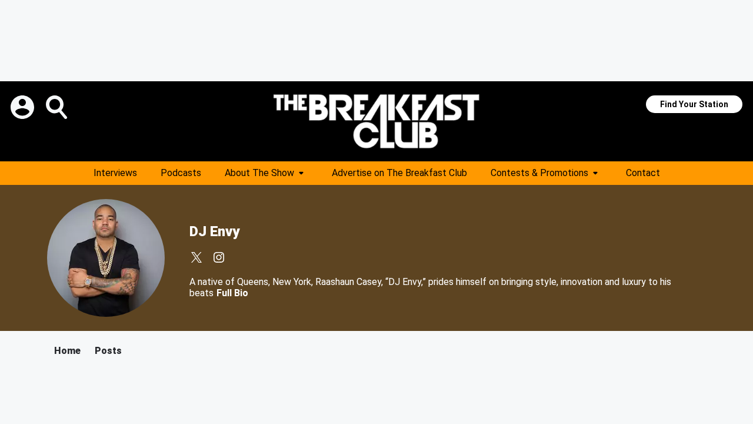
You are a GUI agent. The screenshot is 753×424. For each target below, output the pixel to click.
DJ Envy (214, 231)
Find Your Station (694, 104)
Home (67, 350)
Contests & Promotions (539, 172)
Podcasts (181, 172)
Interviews (115, 172)
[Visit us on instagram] (219, 257)
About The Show (259, 172)
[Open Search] (57, 107)
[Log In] (23, 107)
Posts (108, 350)
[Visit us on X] (196, 257)
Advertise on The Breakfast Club (399, 172)
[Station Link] (376, 121)
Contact (643, 172)
